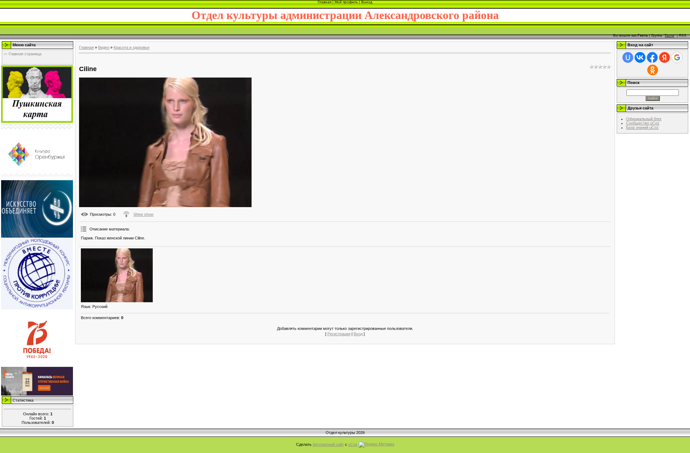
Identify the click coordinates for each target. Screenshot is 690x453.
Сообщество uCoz (642, 123)
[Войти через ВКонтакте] (640, 57)
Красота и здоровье (132, 47)
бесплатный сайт (328, 444)
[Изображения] (117, 275)
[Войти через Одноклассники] (652, 70)
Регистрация (338, 334)
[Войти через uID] (627, 57)
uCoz (353, 444)
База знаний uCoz (642, 127)
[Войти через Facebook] (652, 57)
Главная (324, 2)
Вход (358, 334)
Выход (366, 2)
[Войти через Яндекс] (664, 57)
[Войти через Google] (677, 57)
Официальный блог (644, 119)
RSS (682, 35)
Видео (103, 47)
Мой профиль (346, 2)
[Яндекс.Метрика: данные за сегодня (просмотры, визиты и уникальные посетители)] (376, 445)
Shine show (143, 214)
